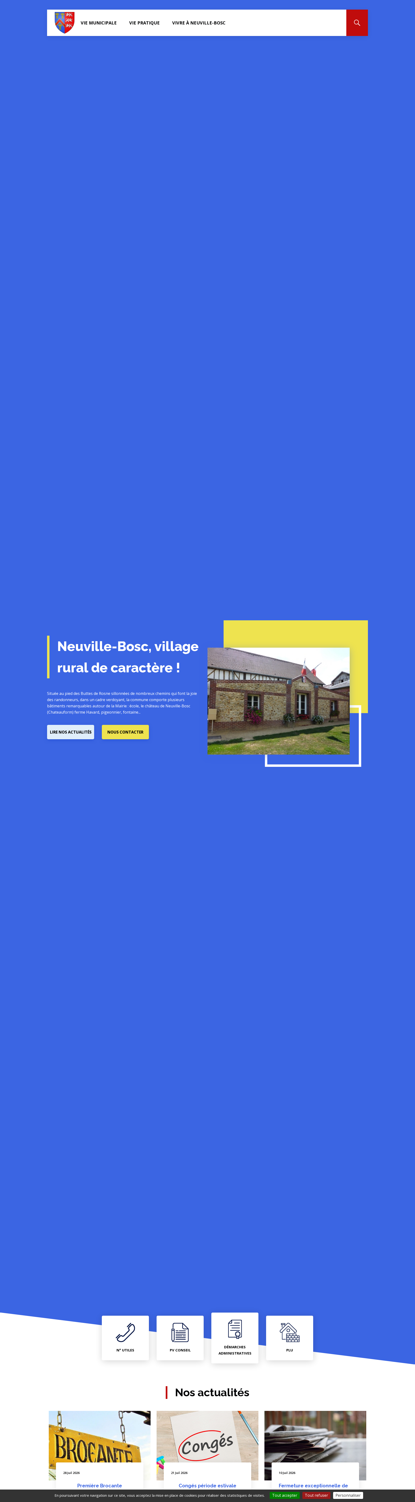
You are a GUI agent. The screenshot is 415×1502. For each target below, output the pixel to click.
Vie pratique (144, 23)
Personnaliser (348, 1495)
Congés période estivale (207, 1486)
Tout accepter (284, 1495)
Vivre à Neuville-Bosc (199, 23)
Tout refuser (316, 1495)
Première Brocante (99, 1486)
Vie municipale (99, 23)
